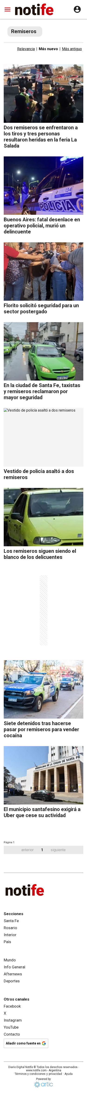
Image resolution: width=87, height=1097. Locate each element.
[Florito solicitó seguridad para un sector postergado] (43, 271)
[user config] (77, 9)
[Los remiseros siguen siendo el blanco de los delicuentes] (43, 517)
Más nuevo (48, 49)
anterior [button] (27, 850)
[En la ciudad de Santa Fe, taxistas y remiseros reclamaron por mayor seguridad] (43, 351)
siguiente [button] (58, 850)
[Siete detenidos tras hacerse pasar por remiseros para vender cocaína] (43, 689)
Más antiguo (72, 49)
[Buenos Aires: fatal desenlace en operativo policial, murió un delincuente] (43, 185)
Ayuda (68, 1074)
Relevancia (26, 49)
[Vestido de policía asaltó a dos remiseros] (43, 437)
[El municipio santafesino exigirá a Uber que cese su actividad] (43, 775)
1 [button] (42, 850)
